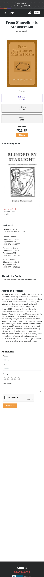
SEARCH (16, 6)
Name (5, 356)
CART (26, 6)
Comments (7, 384)
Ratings (6, 373)
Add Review (8, 352)
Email (5, 365)
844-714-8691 (22, 3)
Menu (37, 12)
